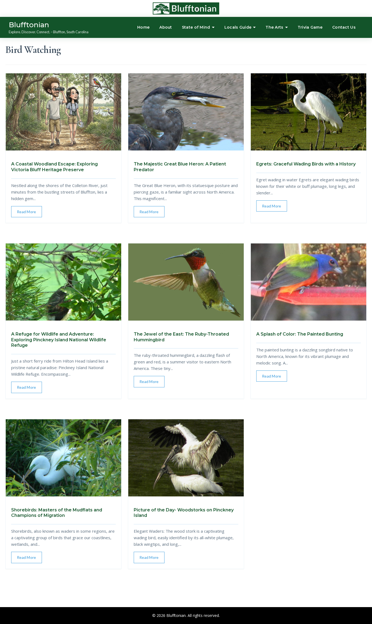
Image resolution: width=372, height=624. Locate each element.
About (165, 27)
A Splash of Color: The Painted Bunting (299, 334)
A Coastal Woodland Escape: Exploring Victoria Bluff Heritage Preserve (54, 166)
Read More (26, 211)
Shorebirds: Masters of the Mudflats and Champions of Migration (56, 512)
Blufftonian (29, 24)
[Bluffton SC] (169, 8)
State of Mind (196, 27)
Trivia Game (310, 27)
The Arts (274, 27)
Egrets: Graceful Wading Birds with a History (306, 164)
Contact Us (344, 27)
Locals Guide (238, 27)
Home (143, 27)
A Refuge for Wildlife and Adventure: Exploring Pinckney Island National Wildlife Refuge (58, 339)
